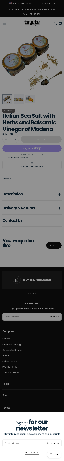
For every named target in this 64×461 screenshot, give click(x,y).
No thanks (32, 452)
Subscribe (53, 443)
